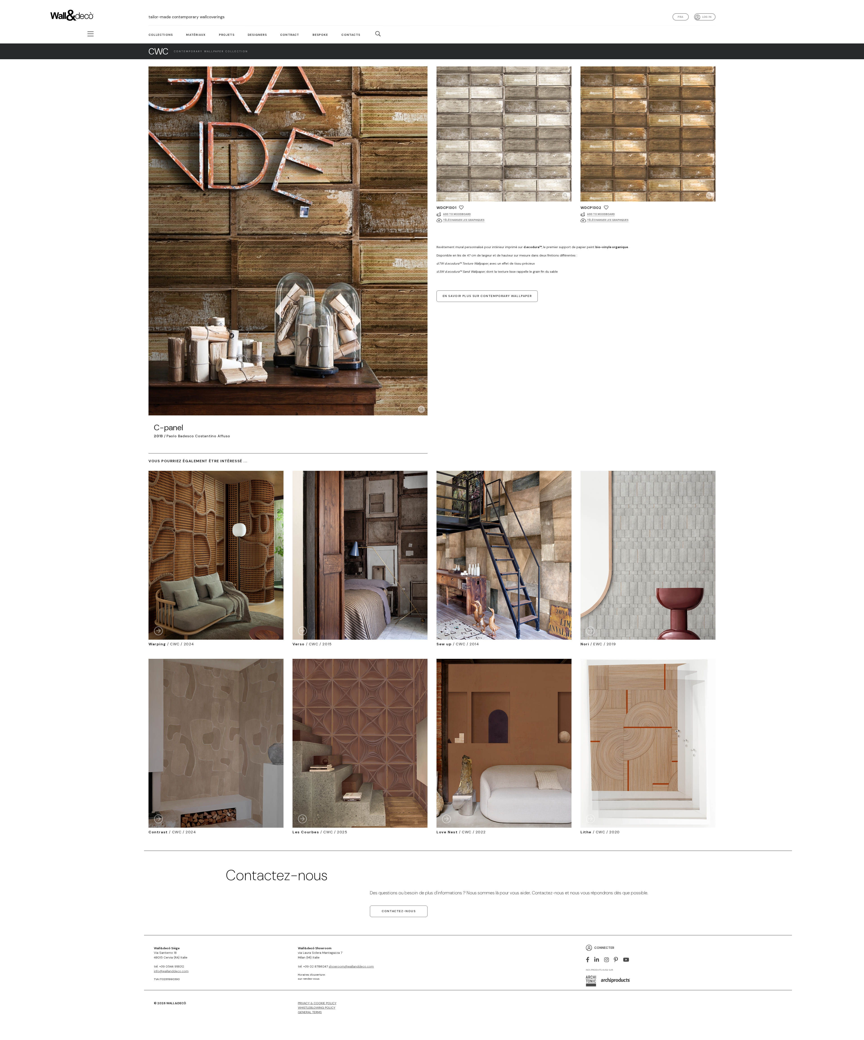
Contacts (350, 35)
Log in (706, 17)
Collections (160, 35)
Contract (289, 35)
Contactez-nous (399, 911)
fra (680, 17)
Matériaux (196, 35)
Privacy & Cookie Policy (317, 1003)
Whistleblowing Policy (316, 1008)
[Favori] (461, 208)
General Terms (310, 1012)
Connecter (604, 948)
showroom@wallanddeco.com (351, 966)
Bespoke (320, 35)
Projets (226, 35)
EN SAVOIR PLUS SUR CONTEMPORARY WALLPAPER (487, 296)
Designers (257, 35)
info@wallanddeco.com (171, 971)
